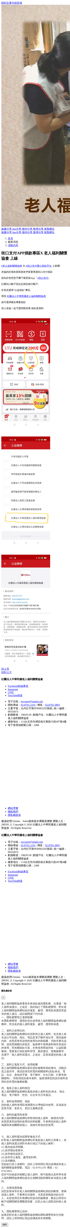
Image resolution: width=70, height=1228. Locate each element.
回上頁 (5, 668)
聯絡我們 (13, 811)
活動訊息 (13, 245)
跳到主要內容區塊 (11, 2)
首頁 (10, 238)
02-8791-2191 (28, 704)
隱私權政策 (14, 815)
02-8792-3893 (52, 704)
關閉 (5, 1224)
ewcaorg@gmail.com (32, 701)
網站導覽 (13, 808)
